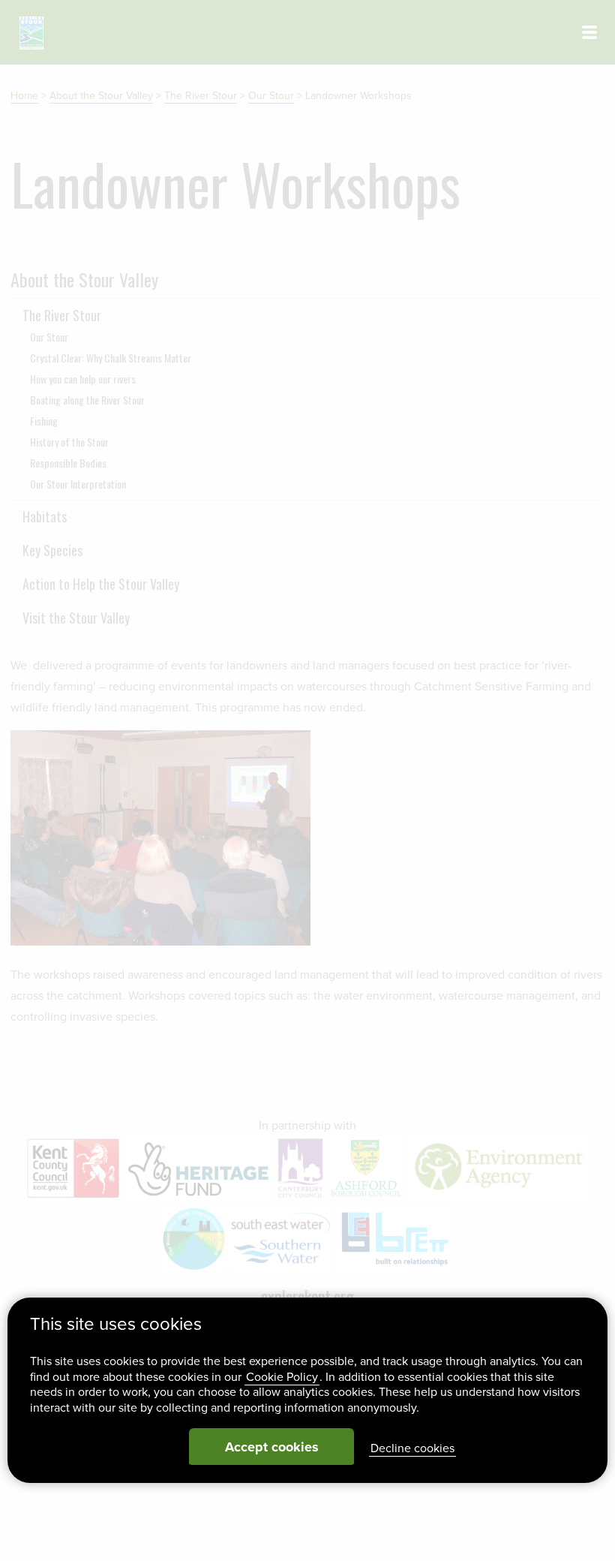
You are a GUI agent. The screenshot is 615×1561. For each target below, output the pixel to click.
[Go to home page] (31, 33)
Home (24, 95)
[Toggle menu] (589, 32)
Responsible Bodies (68, 463)
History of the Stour (69, 442)
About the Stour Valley (101, 95)
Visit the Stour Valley (76, 617)
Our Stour (271, 95)
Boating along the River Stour (87, 400)
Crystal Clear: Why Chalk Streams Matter (110, 357)
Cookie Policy (282, 1377)
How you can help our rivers (83, 378)
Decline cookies (412, 1448)
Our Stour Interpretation (78, 484)
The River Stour (200, 95)
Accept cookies (272, 1447)
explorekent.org (307, 1296)
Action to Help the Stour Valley (100, 584)
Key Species (52, 550)
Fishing (44, 421)
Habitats (44, 516)
